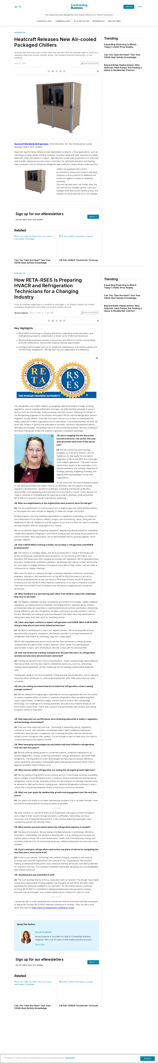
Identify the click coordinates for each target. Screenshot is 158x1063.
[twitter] (56, 71)
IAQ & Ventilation (81, 21)
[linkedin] (53, 71)
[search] (20, 6)
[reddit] (60, 71)
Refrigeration (98, 21)
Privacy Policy (70, 1058)
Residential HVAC (44, 21)
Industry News (114, 21)
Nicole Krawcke (21, 313)
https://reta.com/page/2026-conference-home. (53, 908)
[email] (64, 71)
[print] (98, 71)
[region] (79, 1058)
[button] (16, 6)
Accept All (147, 1058)
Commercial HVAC (63, 21)
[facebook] (49, 71)
